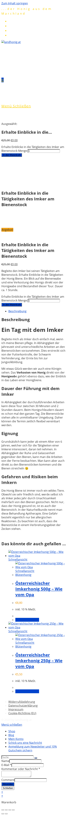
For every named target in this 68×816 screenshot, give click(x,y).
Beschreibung (17, 311)
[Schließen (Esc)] (2, 809)
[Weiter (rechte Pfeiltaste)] (6, 813)
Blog (11, 735)
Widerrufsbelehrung (21, 702)
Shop (11, 731)
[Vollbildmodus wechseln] (9, 809)
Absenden (8, 784)
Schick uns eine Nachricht (25, 743)
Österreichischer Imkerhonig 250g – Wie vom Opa (38, 660)
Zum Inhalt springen (14, 3)
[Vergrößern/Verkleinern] (13, 809)
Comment (7, 780)
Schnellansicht (17, 559)
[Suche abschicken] (35, 758)
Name (5, 761)
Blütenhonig (23, 575)
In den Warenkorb (12, 155)
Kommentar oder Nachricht (20, 769)
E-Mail (6, 765)
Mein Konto (16, 739)
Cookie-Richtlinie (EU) (22, 713)
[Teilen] (6, 809)
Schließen (8, 788)
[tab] (37, 311)
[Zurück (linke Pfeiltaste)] (2, 813)
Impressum (15, 709)
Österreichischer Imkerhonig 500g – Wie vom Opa (38, 588)
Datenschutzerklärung (23, 705)
